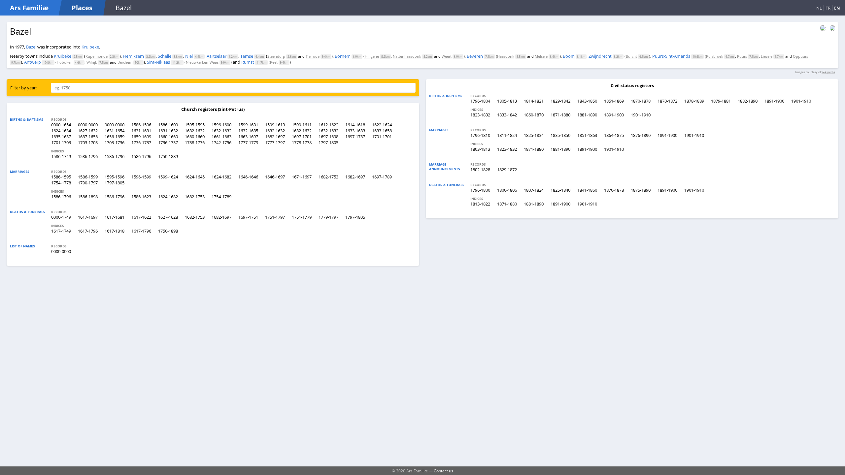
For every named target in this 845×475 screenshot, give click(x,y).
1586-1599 (88, 177)
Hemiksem (133, 56)
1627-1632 (88, 131)
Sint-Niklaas (158, 62)
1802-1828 (480, 170)
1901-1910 (801, 101)
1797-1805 (328, 142)
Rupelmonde (96, 56)
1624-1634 (61, 131)
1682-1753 (328, 177)
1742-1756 (221, 142)
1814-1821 (534, 101)
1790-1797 (88, 183)
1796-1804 (480, 101)
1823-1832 (480, 115)
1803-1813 (480, 149)
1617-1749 (61, 231)
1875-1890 (641, 190)
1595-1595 (195, 125)
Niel (189, 56)
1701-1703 (61, 142)
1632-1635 (248, 131)
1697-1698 (328, 137)
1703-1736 (114, 142)
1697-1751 (248, 217)
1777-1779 (248, 142)
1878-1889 (694, 101)
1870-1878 (641, 101)
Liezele (766, 56)
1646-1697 (275, 177)
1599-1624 (168, 177)
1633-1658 (382, 131)
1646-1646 (248, 177)
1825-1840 (560, 190)
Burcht (631, 56)
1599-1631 (248, 125)
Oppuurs (800, 56)
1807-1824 (534, 190)
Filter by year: (23, 88)
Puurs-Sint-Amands (671, 56)
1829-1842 (560, 101)
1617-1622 (141, 217)
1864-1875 (614, 135)
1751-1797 (275, 217)
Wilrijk (91, 62)
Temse (246, 56)
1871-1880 (560, 115)
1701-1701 (382, 137)
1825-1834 (534, 135)
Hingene (372, 56)
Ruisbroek (714, 56)
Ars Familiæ (29, 7)
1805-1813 (507, 101)
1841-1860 (587, 190)
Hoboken (65, 62)
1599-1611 (302, 125)
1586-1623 (141, 197)
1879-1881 (721, 101)
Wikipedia (828, 72)
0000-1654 (61, 125)
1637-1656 (88, 137)
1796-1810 (480, 135)
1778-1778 (302, 142)
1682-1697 (275, 137)
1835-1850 (560, 135)
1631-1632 (168, 131)
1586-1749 (61, 156)
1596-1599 (141, 177)
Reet (274, 62)
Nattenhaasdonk (407, 56)
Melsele (541, 56)
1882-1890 (748, 101)
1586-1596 (141, 125)
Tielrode (313, 56)
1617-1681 (114, 217)
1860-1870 (534, 115)
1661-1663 (221, 137)
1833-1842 (507, 115)
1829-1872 (507, 170)
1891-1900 (774, 101)
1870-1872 (667, 101)
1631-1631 (141, 131)
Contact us (443, 470)
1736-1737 (141, 142)
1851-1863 (587, 135)
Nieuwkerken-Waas (202, 62)
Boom (569, 56)
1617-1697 (88, 217)
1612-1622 (328, 125)
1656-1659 (114, 137)
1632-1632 (195, 131)
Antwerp (32, 62)
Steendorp (276, 56)
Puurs (742, 56)
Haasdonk (505, 56)
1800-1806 (507, 190)
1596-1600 (221, 125)
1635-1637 (61, 137)
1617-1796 (88, 231)
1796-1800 (480, 190)
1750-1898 (168, 231)
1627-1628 (168, 217)
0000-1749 (61, 217)
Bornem (343, 56)
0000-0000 (88, 125)
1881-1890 (587, 115)
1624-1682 (221, 177)
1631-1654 (114, 131)
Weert (447, 56)
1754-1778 (61, 183)
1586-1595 (61, 177)
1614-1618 (355, 125)
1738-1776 (195, 142)
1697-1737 (355, 137)
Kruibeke (90, 47)
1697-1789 (382, 177)
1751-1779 (302, 217)
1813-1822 (480, 204)
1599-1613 (275, 125)
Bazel (31, 47)
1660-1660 (168, 137)
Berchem (125, 62)
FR (828, 8)
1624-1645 (195, 177)
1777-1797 (275, 142)
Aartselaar (216, 56)
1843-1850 (587, 101)
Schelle (164, 56)
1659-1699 (141, 137)
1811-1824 (507, 135)
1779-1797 (328, 217)
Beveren (475, 56)
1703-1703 (88, 142)
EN (837, 8)
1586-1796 (88, 156)
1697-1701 (302, 137)
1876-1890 (641, 135)
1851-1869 (614, 101)
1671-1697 (302, 177)
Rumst (247, 62)
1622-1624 (382, 125)
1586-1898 (88, 197)
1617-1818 (114, 231)
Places (82, 7)
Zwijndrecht (600, 56)
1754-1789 (221, 197)
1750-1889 (168, 156)
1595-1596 (114, 177)
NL (819, 8)
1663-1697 (248, 137)
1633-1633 (355, 131)
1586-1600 (168, 125)
